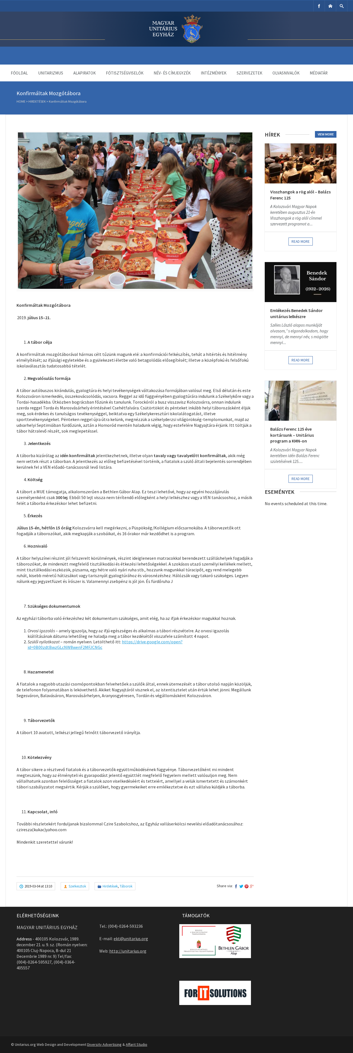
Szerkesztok (77, 886)
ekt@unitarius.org (131, 938)
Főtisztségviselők (124, 73)
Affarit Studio (136, 1044)
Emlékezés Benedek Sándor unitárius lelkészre (296, 313)
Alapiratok (84, 73)
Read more (301, 241)
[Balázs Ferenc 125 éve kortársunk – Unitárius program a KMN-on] (300, 401)
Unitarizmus (50, 73)
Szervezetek (249, 73)
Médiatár (319, 73)
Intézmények (213, 73)
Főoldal (19, 73)
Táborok (126, 886)
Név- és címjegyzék (172, 73)
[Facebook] (319, 6)
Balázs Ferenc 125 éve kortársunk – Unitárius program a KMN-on (292, 435)
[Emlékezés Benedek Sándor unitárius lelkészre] (300, 282)
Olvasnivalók (285, 73)
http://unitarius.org (127, 951)
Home (21, 101)
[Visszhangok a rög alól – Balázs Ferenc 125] (300, 163)
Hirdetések (37, 101)
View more (326, 134)
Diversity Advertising (104, 1044)
